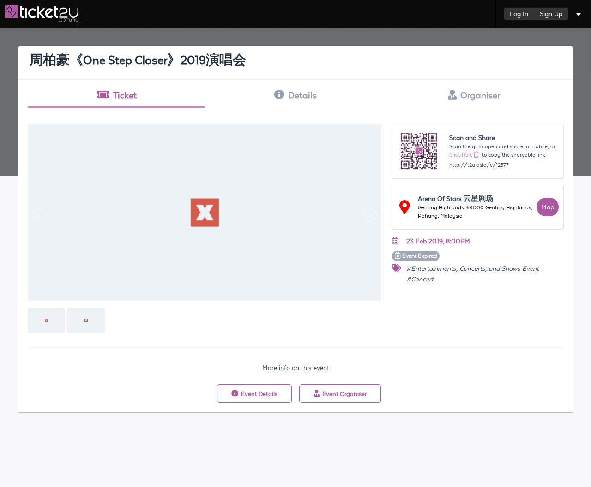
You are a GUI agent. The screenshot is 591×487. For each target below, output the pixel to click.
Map (547, 207)
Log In (519, 14)
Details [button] (302, 95)
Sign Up (551, 14)
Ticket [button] (125, 95)
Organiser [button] (480, 95)
